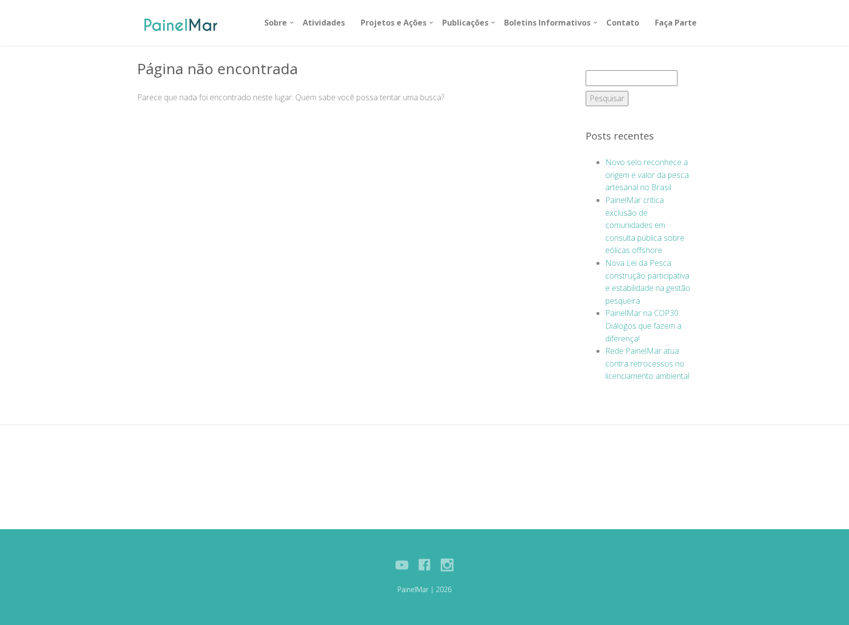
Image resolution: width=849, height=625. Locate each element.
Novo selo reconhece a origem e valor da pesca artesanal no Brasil (647, 175)
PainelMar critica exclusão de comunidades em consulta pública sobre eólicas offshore (644, 225)
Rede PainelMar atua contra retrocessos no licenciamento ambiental (647, 363)
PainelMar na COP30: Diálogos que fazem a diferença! (643, 325)
